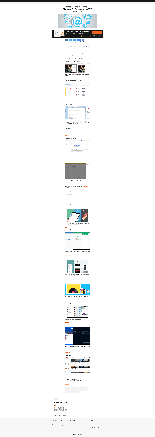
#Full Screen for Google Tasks (69, 391)
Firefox (87, 3)
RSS (70, 424)
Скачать (70, 255)
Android (78, 3)
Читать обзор (67, 255)
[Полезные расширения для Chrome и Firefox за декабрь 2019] (80, 40)
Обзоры (68, 3)
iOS (80, 3)
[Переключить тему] (100, 3)
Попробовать (67, 135)
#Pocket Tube (77, 391)
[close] (154, 1)
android (62, 424)
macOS (62, 425)
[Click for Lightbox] (77, 68)
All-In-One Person (80, 434)
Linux (75, 3)
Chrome (84, 3)
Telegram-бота (67, 47)
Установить (66, 77)
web (61, 421)
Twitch (71, 423)
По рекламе (71, 425)
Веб (81, 3)
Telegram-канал (72, 421)
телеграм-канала (85, 186)
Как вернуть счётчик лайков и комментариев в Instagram (60, 402)
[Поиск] (102, 3)
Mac (73, 3)
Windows (71, 3)
